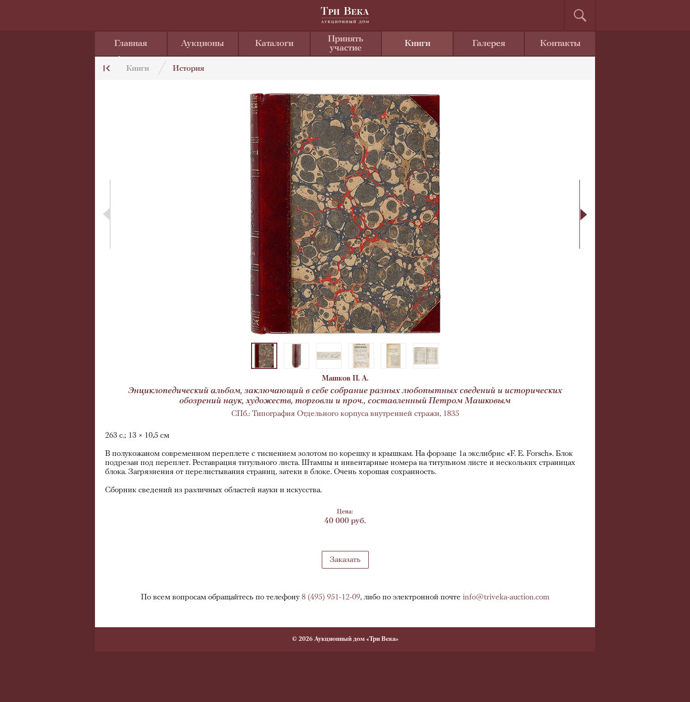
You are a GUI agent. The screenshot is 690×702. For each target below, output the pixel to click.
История (188, 69)
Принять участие (345, 44)
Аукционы (202, 44)
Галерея (488, 44)
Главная (130, 44)
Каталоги (274, 44)
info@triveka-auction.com (506, 597)
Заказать (345, 560)
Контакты (560, 44)
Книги (417, 44)
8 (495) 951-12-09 (331, 597)
